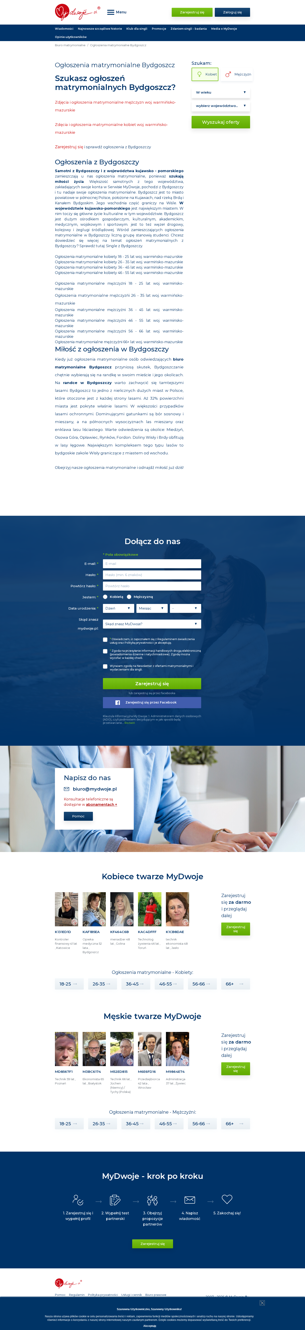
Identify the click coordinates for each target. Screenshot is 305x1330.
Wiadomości (64, 28)
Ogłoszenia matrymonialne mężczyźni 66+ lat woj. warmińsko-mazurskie (119, 342)
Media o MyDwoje (224, 28)
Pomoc (78, 816)
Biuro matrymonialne (70, 45)
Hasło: (92, 575)
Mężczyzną (143, 597)
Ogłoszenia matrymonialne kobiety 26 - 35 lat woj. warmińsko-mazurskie (119, 262)
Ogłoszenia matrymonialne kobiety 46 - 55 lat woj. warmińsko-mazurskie (119, 273)
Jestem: (90, 597)
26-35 (99, 984)
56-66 (198, 984)
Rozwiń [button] (130, 723)
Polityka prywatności (103, 1295)
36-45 (132, 984)
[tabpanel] (66, 925)
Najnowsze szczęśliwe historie (100, 28)
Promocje (159, 28)
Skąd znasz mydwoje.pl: (88, 624)
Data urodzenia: (83, 608)
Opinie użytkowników (71, 37)
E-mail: (91, 564)
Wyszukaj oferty (220, 122)
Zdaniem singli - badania (189, 28)
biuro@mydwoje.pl (95, 789)
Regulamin (77, 1295)
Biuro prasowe (155, 1295)
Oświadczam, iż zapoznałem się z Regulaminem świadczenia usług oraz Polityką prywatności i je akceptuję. (152, 640)
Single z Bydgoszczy (124, 246)
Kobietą (116, 597)
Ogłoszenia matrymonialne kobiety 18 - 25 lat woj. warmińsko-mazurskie (119, 257)
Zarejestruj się (192, 12)
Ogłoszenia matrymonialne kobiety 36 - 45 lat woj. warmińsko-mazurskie (119, 267)
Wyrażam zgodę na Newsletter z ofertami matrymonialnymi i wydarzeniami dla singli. (151, 667)
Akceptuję (149, 1326)
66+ (230, 984)
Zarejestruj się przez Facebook (151, 702)
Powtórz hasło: (84, 586)
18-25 (65, 984)
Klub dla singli (136, 28)
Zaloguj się (232, 12)
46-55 (165, 984)
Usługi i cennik (131, 1295)
